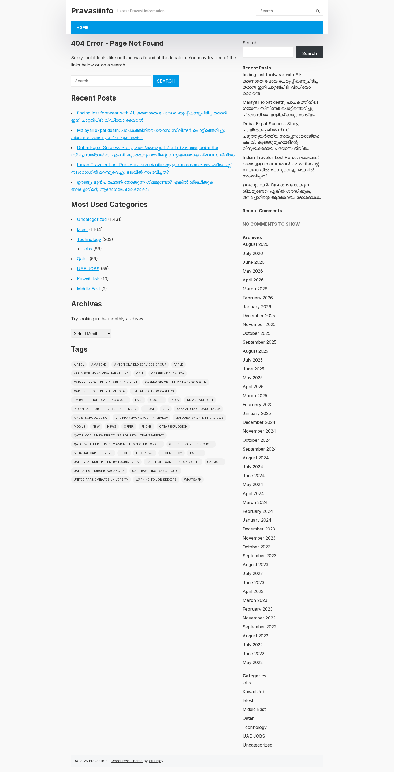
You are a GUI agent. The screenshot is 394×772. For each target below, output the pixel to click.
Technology (89, 239)
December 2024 (259, 422)
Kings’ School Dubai (91, 418)
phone (146, 426)
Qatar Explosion (173, 426)
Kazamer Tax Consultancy (198, 409)
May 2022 (253, 662)
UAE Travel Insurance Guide (155, 471)
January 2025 (257, 413)
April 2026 (253, 280)
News (111, 426)
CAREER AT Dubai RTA (167, 373)
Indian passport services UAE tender (105, 409)
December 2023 (259, 529)
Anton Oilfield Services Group (140, 364)
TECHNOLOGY (171, 453)
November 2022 (259, 618)
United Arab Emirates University (101, 479)
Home (82, 27)
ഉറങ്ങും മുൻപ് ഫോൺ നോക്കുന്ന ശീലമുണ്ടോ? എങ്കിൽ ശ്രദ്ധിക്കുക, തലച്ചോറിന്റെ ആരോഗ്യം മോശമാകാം (282, 191)
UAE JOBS (88, 268)
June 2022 (253, 653)
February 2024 (258, 511)
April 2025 (253, 386)
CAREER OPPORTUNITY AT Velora (99, 391)
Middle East (88, 288)
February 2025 (258, 404)
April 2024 (253, 493)
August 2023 (255, 564)
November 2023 (259, 538)
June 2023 (253, 582)
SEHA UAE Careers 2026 (93, 453)
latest (82, 229)
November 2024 (259, 431)
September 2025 (259, 342)
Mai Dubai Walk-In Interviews (199, 418)
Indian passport (199, 400)
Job (165, 409)
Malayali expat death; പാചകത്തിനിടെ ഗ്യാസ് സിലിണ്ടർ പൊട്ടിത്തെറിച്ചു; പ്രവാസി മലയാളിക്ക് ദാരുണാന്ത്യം (280, 108)
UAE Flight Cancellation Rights (173, 462)
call (140, 373)
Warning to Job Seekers (156, 479)
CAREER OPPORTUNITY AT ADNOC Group (176, 382)
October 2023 (256, 547)
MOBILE (79, 426)
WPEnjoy (156, 761)
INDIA (175, 400)
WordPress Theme (127, 761)
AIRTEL (79, 364)
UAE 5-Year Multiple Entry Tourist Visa (106, 462)
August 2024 (256, 458)
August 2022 (255, 636)
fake (139, 400)
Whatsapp (192, 479)
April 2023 (253, 591)
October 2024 (257, 440)
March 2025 (255, 395)
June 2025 (253, 369)
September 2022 (259, 626)
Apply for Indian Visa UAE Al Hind (101, 373)
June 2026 (254, 262)
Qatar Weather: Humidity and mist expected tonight (118, 444)
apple (178, 364)
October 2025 (256, 333)
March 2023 (255, 600)
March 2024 (255, 502)
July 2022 (253, 644)
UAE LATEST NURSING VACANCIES (99, 471)
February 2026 (258, 297)
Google (156, 400)
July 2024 (253, 466)
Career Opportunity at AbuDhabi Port (105, 382)
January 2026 (257, 306)
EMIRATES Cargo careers (153, 391)
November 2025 (259, 324)
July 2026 (253, 253)
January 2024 (257, 520)
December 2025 (259, 315)
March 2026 (255, 288)
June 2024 (254, 475)
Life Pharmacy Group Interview (141, 418)
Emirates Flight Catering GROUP (101, 400)
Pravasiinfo (92, 10)
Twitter (196, 453)
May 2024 (253, 484)
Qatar (82, 258)
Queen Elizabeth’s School (191, 444)
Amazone (99, 364)
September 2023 (259, 555)
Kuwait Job (88, 278)
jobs (88, 248)
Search (250, 42)
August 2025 (255, 351)
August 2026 (256, 244)
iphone (149, 409)
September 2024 (260, 449)
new (96, 426)
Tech (124, 453)
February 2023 (258, 609)
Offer (129, 426)
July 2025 (253, 360)
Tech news (145, 453)
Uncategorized (92, 219)
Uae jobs (215, 462)
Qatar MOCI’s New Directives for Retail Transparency (119, 435)
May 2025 (253, 377)
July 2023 (253, 573)
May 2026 (253, 271)
